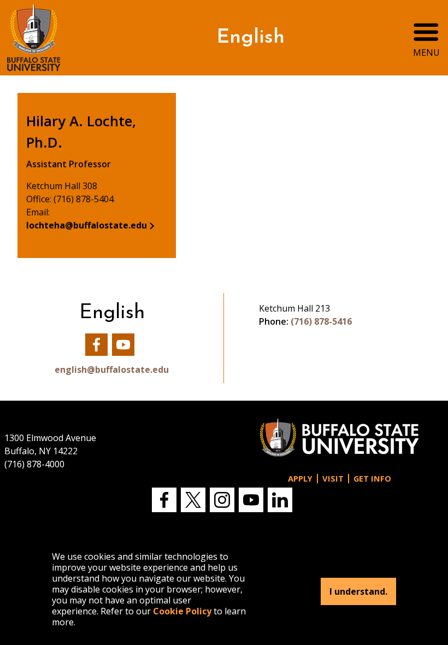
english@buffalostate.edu (112, 369)
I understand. (358, 591)
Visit (333, 478)
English (250, 38)
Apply (300, 478)
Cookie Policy (182, 611)
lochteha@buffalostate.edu (86, 225)
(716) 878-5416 (321, 321)
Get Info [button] (372, 478)
